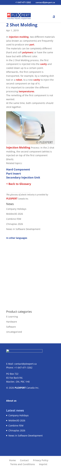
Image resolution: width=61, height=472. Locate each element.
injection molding (19, 36)
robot (19, 79)
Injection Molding (18, 147)
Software (11, 326)
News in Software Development (23, 229)
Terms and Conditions (22, 464)
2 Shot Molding (21, 25)
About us (11, 400)
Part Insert (13, 173)
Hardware (11, 321)
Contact (24, 460)
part (31, 44)
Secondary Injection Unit (23, 177)
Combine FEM (13, 218)
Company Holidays (16, 208)
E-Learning (12, 316)
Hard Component (18, 169)
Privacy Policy (40, 460)
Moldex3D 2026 (14, 213)
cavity (43, 64)
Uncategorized (14, 331)
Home (12, 460)
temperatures (26, 91)
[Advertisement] (30, 273)
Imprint (43, 464)
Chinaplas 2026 (14, 224)
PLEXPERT (11, 198)
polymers (27, 52)
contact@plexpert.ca (25, 363)
